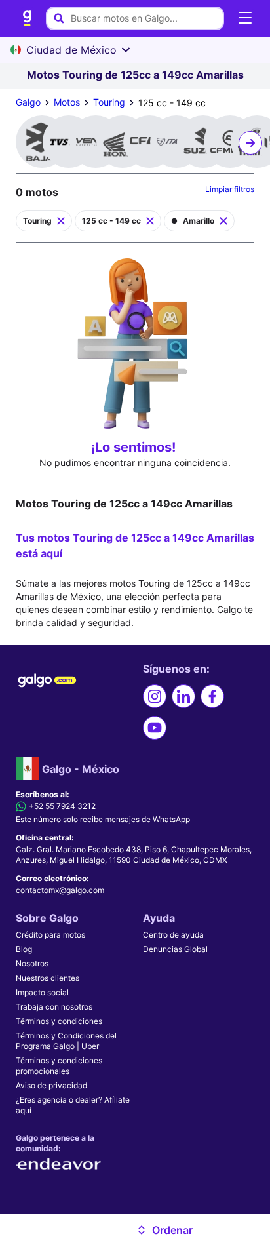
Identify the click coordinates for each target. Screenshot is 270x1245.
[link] (27, 18)
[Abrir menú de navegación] (245, 18)
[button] (164, 1230)
